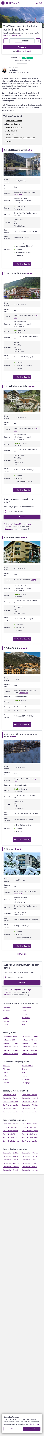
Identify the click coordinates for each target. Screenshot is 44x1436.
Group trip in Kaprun (29, 1167)
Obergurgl (26, 1083)
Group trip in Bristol (10, 1160)
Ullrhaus (9, 141)
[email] (40, 3)
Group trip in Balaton (11, 1167)
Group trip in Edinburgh (11, 1108)
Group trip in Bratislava (11, 1170)
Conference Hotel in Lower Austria (11, 1101)
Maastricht (26, 1018)
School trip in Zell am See (11, 1127)
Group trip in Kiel (9, 1095)
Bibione (25, 1014)
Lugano (5, 1072)
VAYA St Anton (11, 134)
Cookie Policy (34, 1424)
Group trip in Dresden (30, 1036)
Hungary (25, 1076)
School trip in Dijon (10, 1134)
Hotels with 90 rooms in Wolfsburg (30, 1040)
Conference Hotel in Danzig (30, 1112)
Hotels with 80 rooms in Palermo (30, 1043)
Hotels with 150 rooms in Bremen (30, 1050)
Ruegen (6, 1018)
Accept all (31, 1429)
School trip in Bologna (30, 1137)
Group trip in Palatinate (11, 1098)
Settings (12, 1429)
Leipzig (24, 1021)
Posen (5, 1079)
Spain (24, 1072)
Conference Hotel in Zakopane (11, 1112)
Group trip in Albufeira (30, 1105)
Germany (6, 1083)
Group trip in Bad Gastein (11, 1153)
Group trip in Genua (29, 1156)
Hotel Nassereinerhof (14, 120)
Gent (24, 1011)
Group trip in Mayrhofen (30, 1170)
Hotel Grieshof (11, 131)
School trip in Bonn (10, 1137)
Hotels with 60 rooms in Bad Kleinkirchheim (11, 1054)
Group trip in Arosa (29, 1108)
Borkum (6, 1014)
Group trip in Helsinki (30, 1098)
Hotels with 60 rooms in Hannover (11, 1050)
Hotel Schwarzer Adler (14, 127)
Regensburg (26, 1007)
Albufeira (6, 1069)
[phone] (36, 3)
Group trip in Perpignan (30, 1163)
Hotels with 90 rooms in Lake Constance (30, 1054)
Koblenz (6, 1021)
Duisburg (6, 1007)
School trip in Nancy (10, 1131)
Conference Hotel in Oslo (11, 1105)
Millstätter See (27, 1065)
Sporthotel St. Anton (13, 124)
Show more (22, 954)
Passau (5, 1024)
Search (22, 47)
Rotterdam (26, 1079)
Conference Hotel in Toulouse (11, 1124)
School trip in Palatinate (30, 1124)
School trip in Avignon (30, 1131)
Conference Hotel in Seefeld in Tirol (30, 1141)
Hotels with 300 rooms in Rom (11, 1040)
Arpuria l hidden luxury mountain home (20, 138)
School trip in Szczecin (30, 1134)
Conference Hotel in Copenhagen (30, 1095)
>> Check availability (22, 264)
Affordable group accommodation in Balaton (11, 1036)
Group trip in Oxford (29, 1101)
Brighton (25, 1069)
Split (23, 1024)
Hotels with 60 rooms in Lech (30, 1047)
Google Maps (18, 194)
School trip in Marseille (30, 1127)
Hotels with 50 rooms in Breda (11, 1047)
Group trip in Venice (10, 1156)
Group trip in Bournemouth (30, 1160)
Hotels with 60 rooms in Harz (11, 1043)
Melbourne (7, 1011)
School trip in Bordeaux (11, 1141)
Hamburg (6, 1065)
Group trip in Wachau (30, 1153)
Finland (6, 1076)
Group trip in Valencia (11, 1163)
